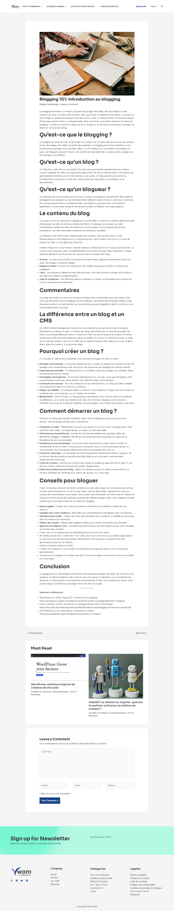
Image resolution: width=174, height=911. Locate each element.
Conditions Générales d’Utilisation (146, 888)
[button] (41, 6)
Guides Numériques (48, 104)
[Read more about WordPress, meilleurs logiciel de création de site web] (58, 667)
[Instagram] (12, 881)
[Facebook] (17, 881)
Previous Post (34, 633)
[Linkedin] (27, 881)
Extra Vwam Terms (139, 891)
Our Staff (54, 881)
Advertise (54, 884)
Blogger (55, 436)
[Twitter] (22, 881)
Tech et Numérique (31, 6)
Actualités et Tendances (41, 692)
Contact (54, 877)
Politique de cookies (139, 878)
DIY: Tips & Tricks (98, 884)
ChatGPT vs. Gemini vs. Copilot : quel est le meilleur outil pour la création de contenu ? (116, 705)
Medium (66, 436)
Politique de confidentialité (142, 884)
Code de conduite (138, 881)
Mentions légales (138, 875)
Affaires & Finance (55, 6)
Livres (93, 891)
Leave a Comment (69, 104)
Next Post (142, 633)
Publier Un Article (110, 6)
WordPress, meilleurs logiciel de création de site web (53, 686)
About (53, 874)
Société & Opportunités (82, 6)
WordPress (44, 436)
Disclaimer (135, 894)
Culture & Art (96, 888)
